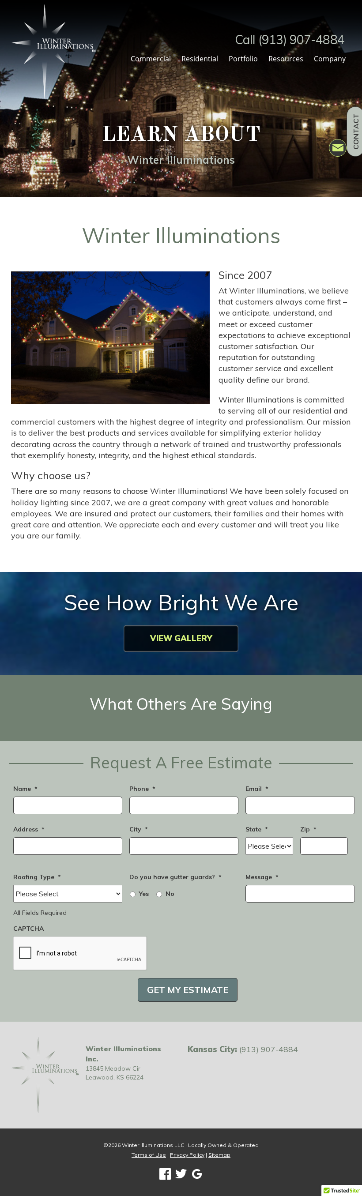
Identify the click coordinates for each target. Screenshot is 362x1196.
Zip (308, 829)
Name (25, 789)
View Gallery (181, 638)
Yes (144, 894)
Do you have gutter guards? (175, 877)
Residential (199, 59)
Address (29, 829)
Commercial (151, 59)
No (170, 894)
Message (262, 877)
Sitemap (219, 1154)
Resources (285, 59)
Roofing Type (37, 877)
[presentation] (80, 953)
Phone (142, 789)
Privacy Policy (187, 1154)
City (138, 829)
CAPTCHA (28, 929)
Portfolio (243, 59)
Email (256, 789)
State (256, 829)
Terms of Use (149, 1154)
